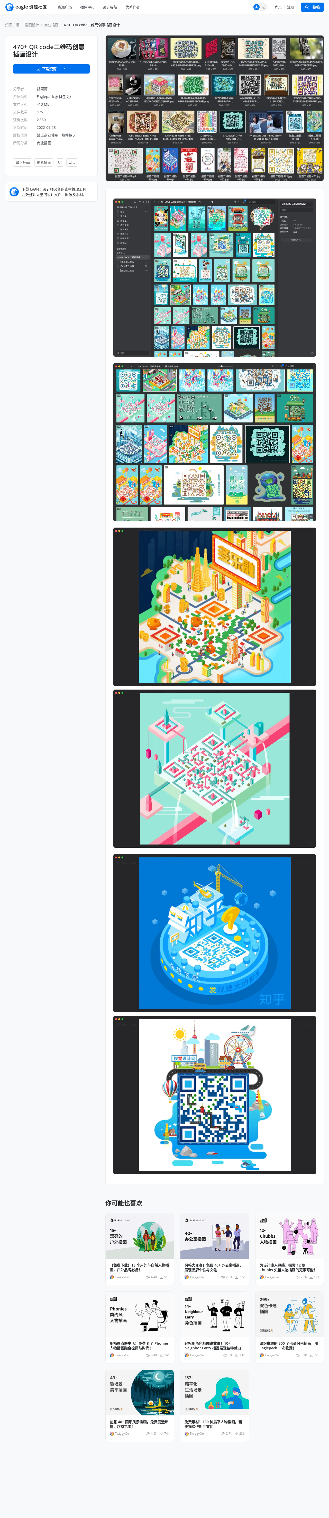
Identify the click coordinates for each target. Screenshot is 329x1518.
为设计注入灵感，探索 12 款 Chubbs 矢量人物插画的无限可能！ (288, 1267)
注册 (290, 7)
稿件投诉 (68, 135)
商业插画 (51, 24)
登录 (278, 7)
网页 (72, 162)
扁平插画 (22, 162)
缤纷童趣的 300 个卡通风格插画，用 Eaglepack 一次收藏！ (289, 1345)
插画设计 (32, 24)
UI (60, 162)
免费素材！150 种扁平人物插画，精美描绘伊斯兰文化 (213, 1424)
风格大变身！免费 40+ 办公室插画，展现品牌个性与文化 (214, 1267)
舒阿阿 (42, 88)
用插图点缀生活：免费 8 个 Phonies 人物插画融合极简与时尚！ (139, 1345)
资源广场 (65, 7)
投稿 (316, 7)
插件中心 (87, 7)
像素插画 (44, 162)
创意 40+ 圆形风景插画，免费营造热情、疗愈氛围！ (139, 1424)
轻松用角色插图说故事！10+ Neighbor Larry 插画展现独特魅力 (213, 1345)
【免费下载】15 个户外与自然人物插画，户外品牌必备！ (139, 1267)
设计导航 (110, 7)
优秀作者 (132, 7)
